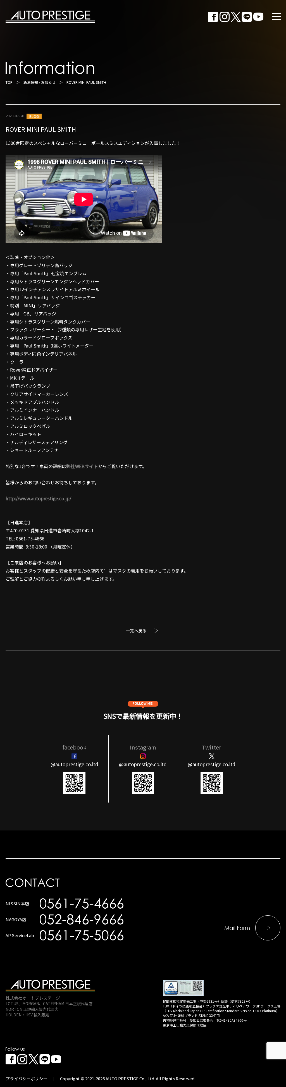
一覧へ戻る (136, 630)
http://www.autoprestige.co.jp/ (38, 498)
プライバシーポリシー (26, 1078)
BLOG (34, 116)
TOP (9, 82)
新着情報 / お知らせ (39, 82)
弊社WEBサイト (82, 466)
